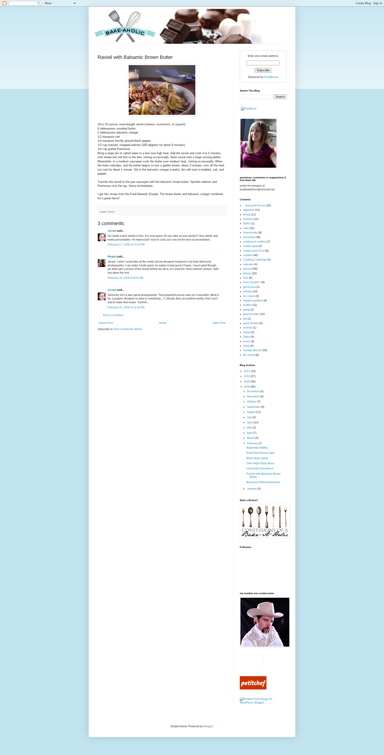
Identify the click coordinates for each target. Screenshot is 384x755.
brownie (248, 219)
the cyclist (249, 355)
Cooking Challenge (255, 259)
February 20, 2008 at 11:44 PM (126, 307)
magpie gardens (253, 300)
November (253, 396)
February (252, 443)
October (252, 401)
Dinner (111, 211)
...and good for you (254, 205)
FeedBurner (271, 77)
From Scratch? (252, 282)
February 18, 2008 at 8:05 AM (125, 277)
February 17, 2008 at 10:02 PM (126, 244)
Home (162, 323)
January (252, 488)
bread (246, 214)
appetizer (248, 209)
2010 (247, 376)
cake (246, 228)
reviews (247, 327)
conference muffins (254, 241)
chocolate (249, 237)
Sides (246, 336)
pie (245, 318)
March (251, 438)
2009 (247, 381)
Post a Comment (113, 315)
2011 (247, 371)
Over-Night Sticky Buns (260, 463)
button (247, 223)
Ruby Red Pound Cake (260, 452)
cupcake (248, 264)
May (250, 427)
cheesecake (250, 232)
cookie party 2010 (254, 250)
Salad (246, 332)
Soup (246, 345)
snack (246, 341)
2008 (247, 386)
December (253, 391)
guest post (249, 287)
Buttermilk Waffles (257, 447)
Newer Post (106, 323)
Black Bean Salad (257, 458)
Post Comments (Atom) (128, 329)
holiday (247, 291)
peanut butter (251, 314)
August (251, 412)
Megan (112, 256)
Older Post (219, 323)
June (250, 422)
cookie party (250, 246)
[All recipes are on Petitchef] (253, 688)
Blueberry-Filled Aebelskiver (263, 482)
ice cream (249, 296)
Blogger (208, 726)
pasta (246, 309)
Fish (245, 277)
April (250, 432)
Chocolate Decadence (260, 468)
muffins (247, 305)
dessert (247, 268)
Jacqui (112, 230)
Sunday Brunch (252, 350)
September (254, 406)
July (249, 417)
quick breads (251, 323)
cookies (247, 255)
